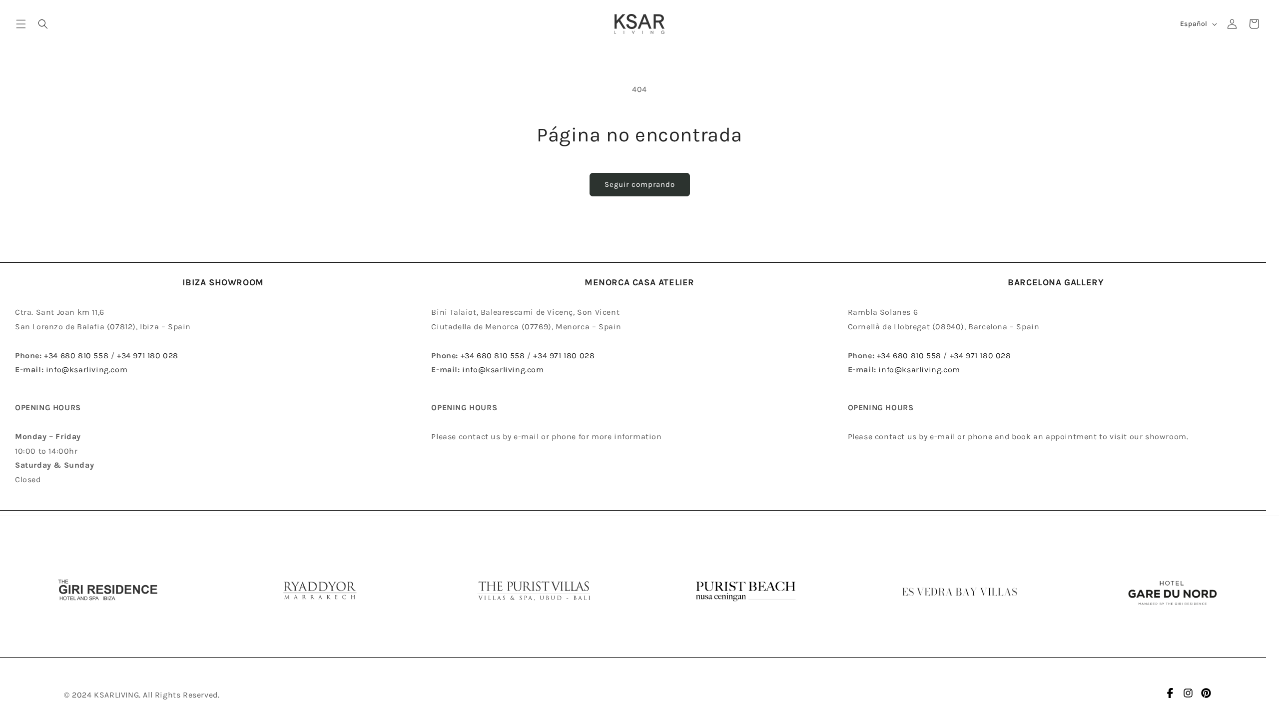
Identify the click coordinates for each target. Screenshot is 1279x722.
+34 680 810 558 (76, 355)
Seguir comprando (640, 184)
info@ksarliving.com (86, 369)
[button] (21, 24)
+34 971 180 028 (147, 355)
